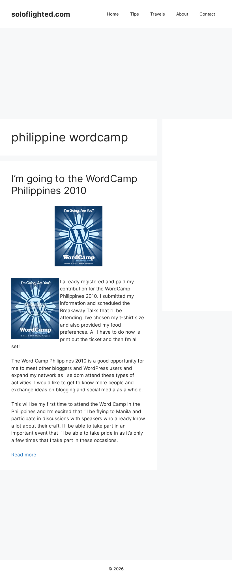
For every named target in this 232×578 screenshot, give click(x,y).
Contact (207, 14)
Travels (157, 14)
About (182, 14)
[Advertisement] (116, 70)
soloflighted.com (40, 14)
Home (113, 14)
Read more (23, 455)
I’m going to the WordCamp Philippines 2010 (74, 184)
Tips (134, 14)
